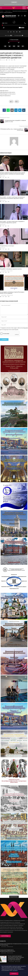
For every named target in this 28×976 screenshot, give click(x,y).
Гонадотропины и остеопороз (7, 245)
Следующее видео (23, 126)
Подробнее (15, 970)
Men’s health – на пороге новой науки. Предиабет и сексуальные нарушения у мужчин (12, 222)
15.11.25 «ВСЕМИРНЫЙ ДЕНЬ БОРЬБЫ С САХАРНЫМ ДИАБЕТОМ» (14, 4)
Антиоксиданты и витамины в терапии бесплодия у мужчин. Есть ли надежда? (12, 292)
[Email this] (12, 110)
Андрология (7, 11)
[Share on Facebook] (4, 110)
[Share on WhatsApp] (8, 110)
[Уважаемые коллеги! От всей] (14, 771)
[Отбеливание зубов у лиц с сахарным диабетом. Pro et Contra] (26, 130)
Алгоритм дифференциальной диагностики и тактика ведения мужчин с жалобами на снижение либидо (12, 173)
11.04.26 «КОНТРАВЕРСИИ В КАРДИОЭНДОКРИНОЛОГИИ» (7, 950)
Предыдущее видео (5, 117)
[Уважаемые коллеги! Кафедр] (14, 578)
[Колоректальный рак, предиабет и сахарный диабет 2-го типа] (2, 121)
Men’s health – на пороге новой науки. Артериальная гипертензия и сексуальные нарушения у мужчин (12, 198)
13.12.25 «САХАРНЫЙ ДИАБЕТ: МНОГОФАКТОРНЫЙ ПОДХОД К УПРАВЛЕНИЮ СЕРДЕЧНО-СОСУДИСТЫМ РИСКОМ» (16, 958)
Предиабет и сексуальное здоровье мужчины (11, 269)
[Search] (24, 7)
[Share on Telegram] (19, 110)
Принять (14, 973)
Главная (1, 11)
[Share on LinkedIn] (16, 110)
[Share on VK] (23, 110)
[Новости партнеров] (14, 496)
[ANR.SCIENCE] (14, 8)
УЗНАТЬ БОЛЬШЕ (5, 935)
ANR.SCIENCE (4, 270)
